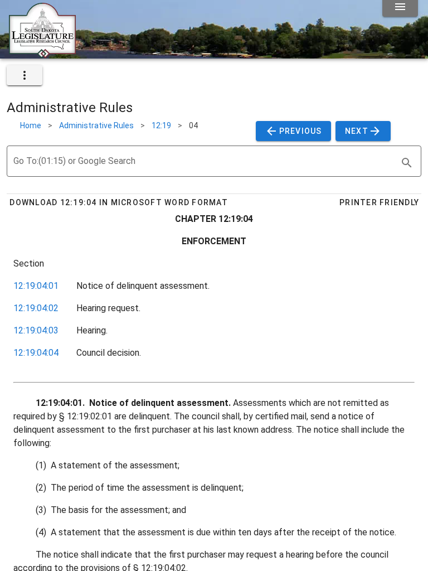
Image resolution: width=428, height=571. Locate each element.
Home (30, 125)
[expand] (24, 75)
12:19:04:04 (36, 352)
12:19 (161, 125)
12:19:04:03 (36, 330)
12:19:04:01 (36, 285)
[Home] (42, 54)
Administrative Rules (96, 125)
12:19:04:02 (36, 308)
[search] (407, 163)
